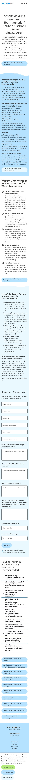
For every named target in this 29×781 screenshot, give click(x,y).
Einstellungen (7, 777)
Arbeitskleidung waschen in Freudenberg (12, 698)
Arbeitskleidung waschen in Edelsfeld (12, 660)
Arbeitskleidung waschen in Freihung (12, 691)
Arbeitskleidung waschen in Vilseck (14, 710)
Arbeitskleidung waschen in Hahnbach (12, 685)
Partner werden (14, 736)
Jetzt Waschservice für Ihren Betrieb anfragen (12, 170)
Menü (23, 3)
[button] (14, 577)
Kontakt (14, 748)
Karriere (14, 744)
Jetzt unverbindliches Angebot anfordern (12, 63)
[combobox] (14, 528)
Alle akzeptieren (8, 767)
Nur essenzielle (8, 772)
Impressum (17, 763)
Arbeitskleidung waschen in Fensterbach (12, 679)
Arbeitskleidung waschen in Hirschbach (12, 704)
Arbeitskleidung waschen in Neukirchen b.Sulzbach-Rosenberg (14, 666)
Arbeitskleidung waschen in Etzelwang (12, 672)
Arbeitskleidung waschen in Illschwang (12, 717)
